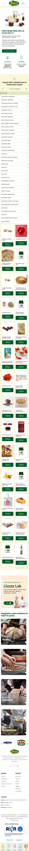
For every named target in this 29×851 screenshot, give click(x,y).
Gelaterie (18, 778)
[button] (2, 744)
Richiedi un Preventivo (6, 783)
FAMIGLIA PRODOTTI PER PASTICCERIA (11, 36)
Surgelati (18, 786)
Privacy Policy (10, 840)
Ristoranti (18, 788)
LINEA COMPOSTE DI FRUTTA (9, 37)
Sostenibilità (4, 779)
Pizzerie (17, 783)
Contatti (3, 786)
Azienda (3, 776)
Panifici (17, 781)
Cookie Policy (19, 840)
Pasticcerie (18, 776)
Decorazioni (18, 791)
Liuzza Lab (3, 781)
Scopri (7, 603)
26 (26, 567)
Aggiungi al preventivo (9, 51)
